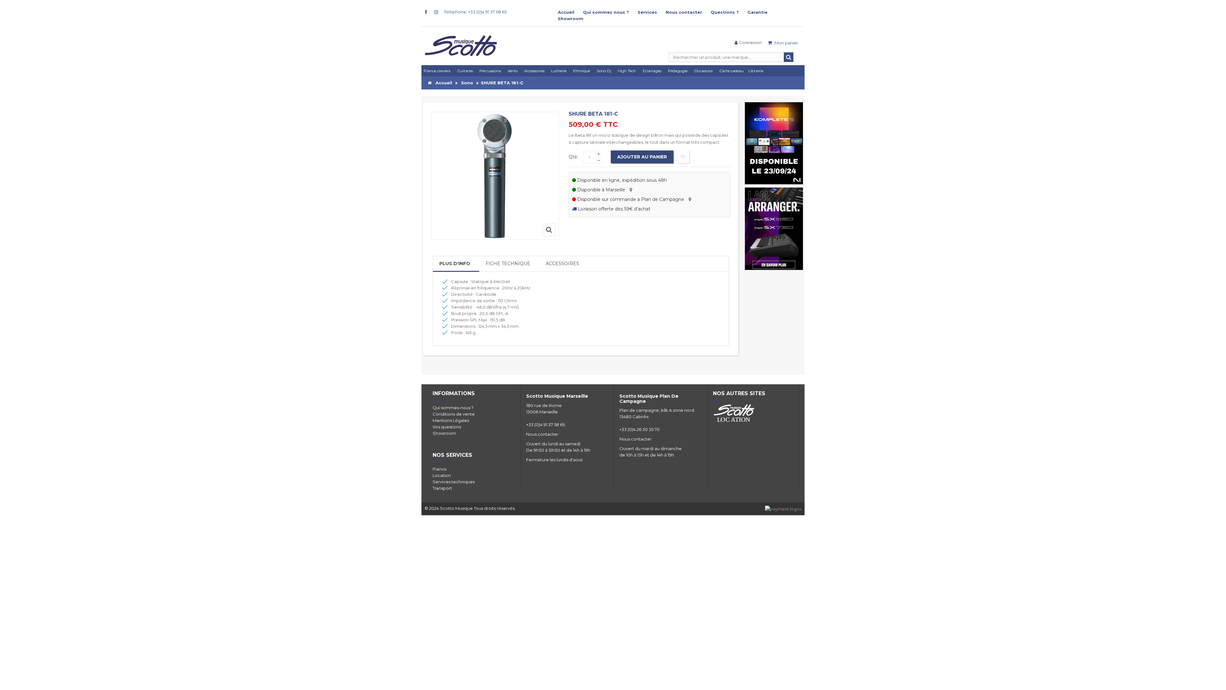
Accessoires (562, 263)
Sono (467, 82)
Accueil (566, 12)
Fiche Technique (508, 263)
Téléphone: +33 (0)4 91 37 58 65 (475, 11)
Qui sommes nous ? (606, 12)
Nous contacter (684, 12)
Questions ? (725, 12)
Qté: (573, 157)
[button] (653, 70)
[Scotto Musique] (485, 46)
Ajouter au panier (642, 157)
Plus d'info (454, 263)
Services (647, 12)
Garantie (757, 12)
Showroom (570, 18)
